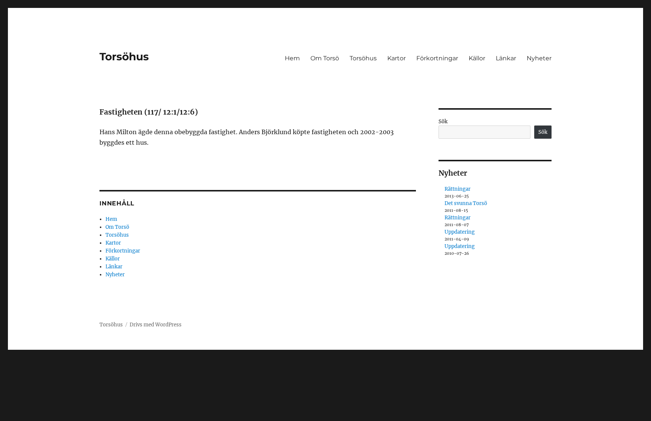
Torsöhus (124, 56)
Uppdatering (460, 232)
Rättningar (458, 189)
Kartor (396, 58)
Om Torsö (324, 58)
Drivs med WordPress (156, 324)
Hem (292, 58)
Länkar (506, 58)
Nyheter (539, 58)
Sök (443, 121)
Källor (477, 58)
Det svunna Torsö (466, 203)
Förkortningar (437, 58)
